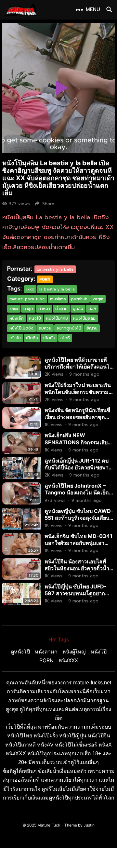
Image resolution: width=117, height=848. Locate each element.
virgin (98, 299)
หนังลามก (46, 651)
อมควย (45, 328)
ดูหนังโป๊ (20, 651)
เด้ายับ (15, 338)
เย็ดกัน (49, 338)
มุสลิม (78, 309)
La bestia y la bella (55, 269)
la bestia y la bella (57, 289)
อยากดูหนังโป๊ (69, 328)
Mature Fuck (48, 825)
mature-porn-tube (27, 299)
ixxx (30, 289)
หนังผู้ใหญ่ (74, 651)
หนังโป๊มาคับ (57, 318)
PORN (44, 279)
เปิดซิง (32, 338)
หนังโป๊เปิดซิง (21, 328)
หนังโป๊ (35, 318)
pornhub (79, 299)
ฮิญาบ (92, 328)
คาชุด (28, 309)
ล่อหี (92, 309)
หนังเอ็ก (16, 318)
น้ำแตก (61, 309)
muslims (58, 299)
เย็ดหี (65, 338)
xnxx (13, 309)
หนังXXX (68, 660)
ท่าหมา (44, 309)
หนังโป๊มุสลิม (84, 318)
